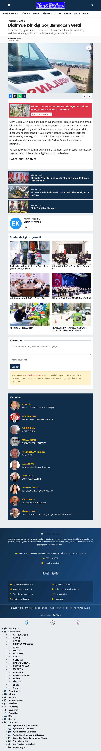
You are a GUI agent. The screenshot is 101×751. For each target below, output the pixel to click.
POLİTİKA (18, 672)
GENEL (36, 14)
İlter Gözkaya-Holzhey (33, 452)
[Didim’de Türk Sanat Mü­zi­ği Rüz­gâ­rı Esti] (71, 284)
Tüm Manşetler (60, 594)
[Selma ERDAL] (15, 465)
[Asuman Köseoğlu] (15, 488)
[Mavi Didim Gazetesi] (50, 5)
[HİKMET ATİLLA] (15, 512)
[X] (48, 573)
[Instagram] (53, 573)
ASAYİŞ (80, 608)
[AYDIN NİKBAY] (15, 429)
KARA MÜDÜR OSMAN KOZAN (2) (38, 407)
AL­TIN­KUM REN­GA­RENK (21, 327)
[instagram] (78, 622)
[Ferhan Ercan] (15, 441)
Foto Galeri (14, 691)
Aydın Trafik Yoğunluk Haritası (67, 589)
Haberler (12, 21)
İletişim (12, 719)
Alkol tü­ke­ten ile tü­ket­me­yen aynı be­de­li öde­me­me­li (47, 514)
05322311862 (52, 558)
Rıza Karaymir (29, 416)
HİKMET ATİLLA (28, 511)
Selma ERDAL (28, 464)
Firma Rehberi (16, 700)
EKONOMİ (18, 653)
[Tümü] (90, 397)
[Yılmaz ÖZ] (15, 405)
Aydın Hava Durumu (63, 584)
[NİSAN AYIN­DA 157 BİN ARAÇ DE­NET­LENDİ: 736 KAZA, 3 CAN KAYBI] (71, 314)
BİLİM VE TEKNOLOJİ (23, 644)
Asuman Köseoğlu (31, 487)
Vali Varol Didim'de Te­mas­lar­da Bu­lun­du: (70, 267)
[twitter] (52, 622)
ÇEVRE (67, 14)
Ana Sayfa (13, 628)
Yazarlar (12, 697)
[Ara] (92, 5)
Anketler (13, 712)
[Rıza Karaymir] (15, 417)
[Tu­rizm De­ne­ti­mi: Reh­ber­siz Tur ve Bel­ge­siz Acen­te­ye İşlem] (30, 252)
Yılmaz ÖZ (27, 404)
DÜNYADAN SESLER (31, 479)
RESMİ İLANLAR (10, 14)
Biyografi (13, 709)
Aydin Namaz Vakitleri (22, 589)
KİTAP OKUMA (28, 431)
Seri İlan (12, 703)
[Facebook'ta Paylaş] (10, 96)
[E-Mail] (26, 227)
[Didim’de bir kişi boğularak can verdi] (50, 68)
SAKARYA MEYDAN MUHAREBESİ (37, 419)
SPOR (65, 608)
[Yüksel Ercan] (15, 500)
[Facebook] (44, 573)
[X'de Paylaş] (15, 96)
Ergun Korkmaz (32, 221)
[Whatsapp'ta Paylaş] (19, 96)
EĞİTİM (73, 608)
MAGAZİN (18, 669)
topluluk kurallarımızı (34, 375)
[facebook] (27, 622)
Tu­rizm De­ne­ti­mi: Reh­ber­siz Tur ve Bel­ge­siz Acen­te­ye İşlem (29, 267)
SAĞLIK (87, 608)
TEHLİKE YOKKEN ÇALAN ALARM (37, 490)
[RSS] (57, 573)
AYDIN (58, 14)
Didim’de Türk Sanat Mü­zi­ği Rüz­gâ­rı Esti (71, 298)
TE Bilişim (57, 615)
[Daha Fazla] (24, 96)
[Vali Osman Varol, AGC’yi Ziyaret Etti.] (30, 284)
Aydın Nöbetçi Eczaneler (23, 584)
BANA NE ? (27, 455)
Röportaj (13, 706)
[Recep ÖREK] (15, 477)
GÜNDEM (25, 14)
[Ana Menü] (9, 5)
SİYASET (47, 14)
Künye (11, 716)
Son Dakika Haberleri (21, 599)
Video (11, 694)
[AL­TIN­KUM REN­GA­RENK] (30, 314)
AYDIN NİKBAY (28, 428)
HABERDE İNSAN (21, 662)
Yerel (15, 687)
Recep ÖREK (27, 475)
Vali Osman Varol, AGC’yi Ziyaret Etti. (28, 298)
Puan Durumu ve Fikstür (23, 594)
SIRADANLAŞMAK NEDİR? (34, 443)
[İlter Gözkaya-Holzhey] (15, 453)
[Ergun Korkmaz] (16, 223)
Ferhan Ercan (29, 440)
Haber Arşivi (60, 599)
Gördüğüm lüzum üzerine (34, 502)
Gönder (15, 366)
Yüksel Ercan (28, 499)
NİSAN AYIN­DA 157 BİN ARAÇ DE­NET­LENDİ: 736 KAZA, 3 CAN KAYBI (69, 329)
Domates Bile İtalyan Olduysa (36, 467)
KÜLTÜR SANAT (21, 666)
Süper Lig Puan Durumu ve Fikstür (30, 738)
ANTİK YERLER (81, 14)
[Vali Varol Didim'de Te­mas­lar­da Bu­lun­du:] (71, 252)
